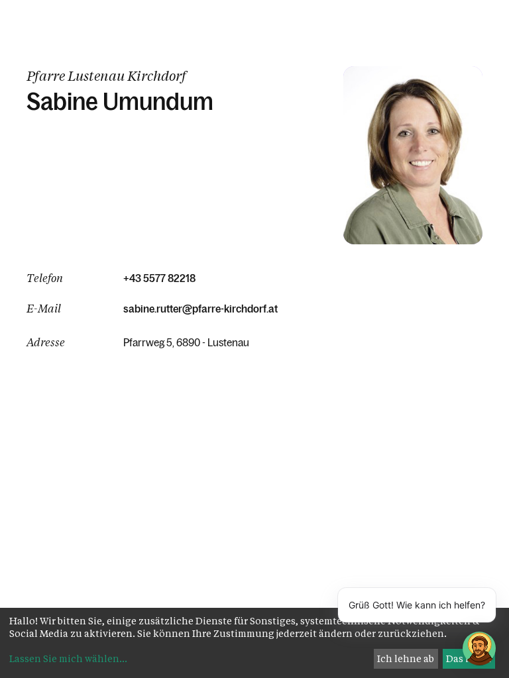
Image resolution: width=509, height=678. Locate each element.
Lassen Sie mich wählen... (68, 658)
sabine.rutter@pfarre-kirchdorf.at (200, 309)
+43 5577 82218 (159, 278)
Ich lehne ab (405, 658)
